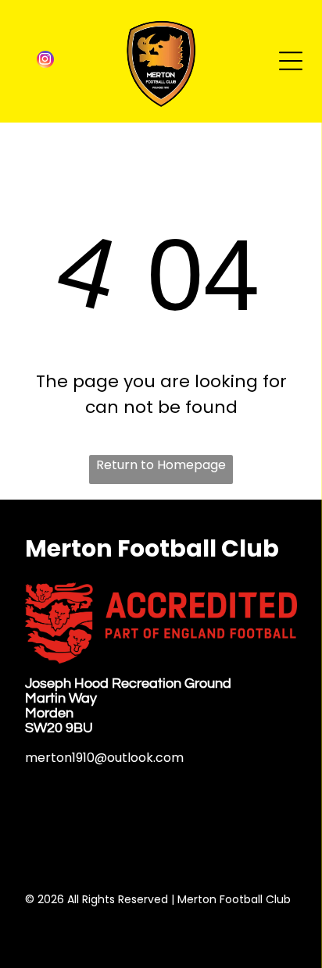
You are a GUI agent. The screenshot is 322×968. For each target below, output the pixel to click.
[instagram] (45, 61)
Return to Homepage (161, 465)
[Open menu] (290, 61)
